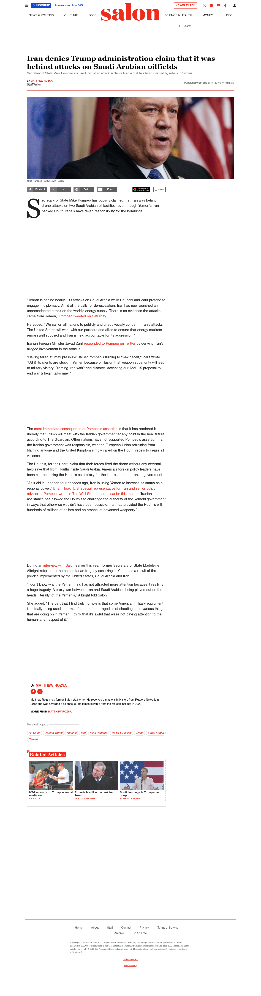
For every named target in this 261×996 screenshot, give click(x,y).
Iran (83, 733)
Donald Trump (53, 733)
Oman (139, 733)
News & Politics (41, 15)
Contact (126, 927)
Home (79, 927)
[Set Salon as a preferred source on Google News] (141, 189)
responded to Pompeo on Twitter (109, 344)
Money (208, 15)
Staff (110, 927)
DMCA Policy (130, 966)
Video (228, 15)
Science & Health (178, 15)
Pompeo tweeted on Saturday (82, 316)
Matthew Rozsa (42, 81)
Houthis (72, 733)
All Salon (34, 733)
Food (92, 15)
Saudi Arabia (156, 733)
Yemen (33, 739)
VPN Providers (130, 960)
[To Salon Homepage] (130, 12)
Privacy (144, 927)
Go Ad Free (139, 933)
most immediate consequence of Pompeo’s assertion (76, 429)
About (95, 927)
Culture (71, 15)
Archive (119, 933)
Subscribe (41, 5)
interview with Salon (58, 566)
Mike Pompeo (98, 733)
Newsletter (185, 5)
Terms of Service (167, 927)
